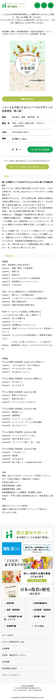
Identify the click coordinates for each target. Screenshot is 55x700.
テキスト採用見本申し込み (13, 642)
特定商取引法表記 (9, 668)
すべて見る (39, 626)
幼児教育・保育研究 (42, 610)
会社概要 (5, 662)
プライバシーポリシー (11, 675)
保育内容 (10, 603)
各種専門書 (11, 626)
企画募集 (5, 648)
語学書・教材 (39, 616)
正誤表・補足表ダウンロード (14, 655)
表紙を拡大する (27, 99)
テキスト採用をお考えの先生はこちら (29, 167)
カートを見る (7, 635)
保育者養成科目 (40, 603)
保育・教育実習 (13, 610)
